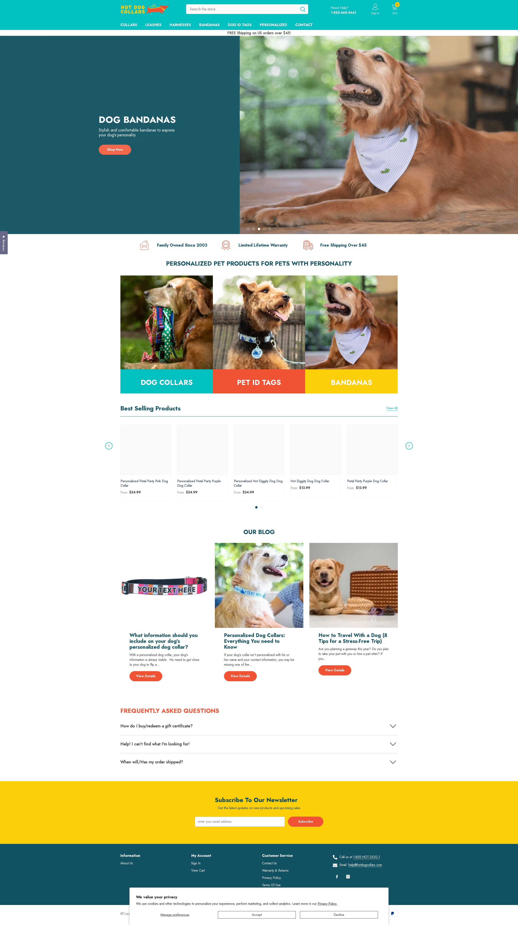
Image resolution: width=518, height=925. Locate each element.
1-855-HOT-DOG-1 (366, 857)
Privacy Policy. (327, 903)
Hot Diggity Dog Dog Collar (310, 481)
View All (392, 408)
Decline (339, 914)
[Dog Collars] (166, 322)
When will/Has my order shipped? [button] (151, 762)
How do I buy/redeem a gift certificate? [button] (156, 726)
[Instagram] (348, 877)
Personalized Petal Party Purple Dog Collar (199, 483)
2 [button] (253, 229)
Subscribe (305, 821)
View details (146, 676)
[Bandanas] (351, 322)
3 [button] (259, 229)
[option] (259, 135)
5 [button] (270, 229)
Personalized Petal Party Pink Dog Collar (144, 483)
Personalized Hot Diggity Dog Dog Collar (258, 483)
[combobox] (242, 9)
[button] (14, 135)
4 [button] (264, 229)
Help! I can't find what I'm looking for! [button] (155, 744)
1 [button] (248, 229)
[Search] (247, 9)
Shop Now (115, 154)
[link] (177, 245)
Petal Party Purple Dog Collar (367, 481)
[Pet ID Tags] (259, 322)
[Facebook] (337, 877)
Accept (257, 914)
